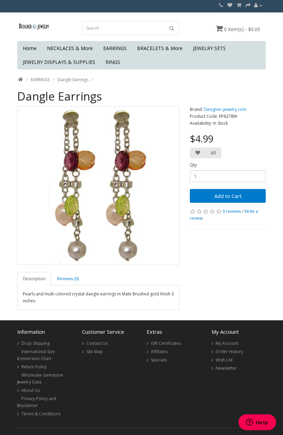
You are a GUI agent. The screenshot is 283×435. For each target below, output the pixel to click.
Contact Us (97, 343)
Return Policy (34, 367)
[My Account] (258, 5)
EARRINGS (115, 48)
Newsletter (226, 368)
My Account (227, 343)
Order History (229, 351)
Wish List (224, 360)
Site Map (94, 351)
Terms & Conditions (40, 414)
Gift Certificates (166, 343)
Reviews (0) (68, 279)
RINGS (113, 62)
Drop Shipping (35, 343)
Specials (159, 360)
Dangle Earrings (73, 80)
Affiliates (159, 351)
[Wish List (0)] (229, 5)
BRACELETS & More (160, 48)
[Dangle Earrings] (98, 185)
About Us (30, 390)
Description (34, 279)
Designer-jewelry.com (225, 109)
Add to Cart (228, 195)
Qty (193, 165)
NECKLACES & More (70, 48)
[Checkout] (248, 5)
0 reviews (232, 211)
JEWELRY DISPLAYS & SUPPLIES (59, 62)
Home (30, 48)
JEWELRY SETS (209, 48)
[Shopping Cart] (239, 5)
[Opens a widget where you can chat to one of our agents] (257, 423)
